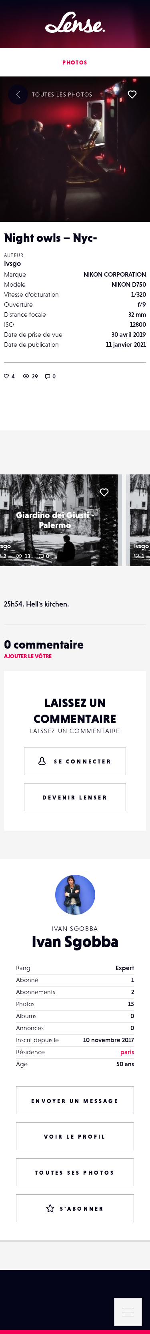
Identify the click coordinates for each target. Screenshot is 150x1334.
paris (127, 1051)
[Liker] (132, 94)
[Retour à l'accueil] (75, 22)
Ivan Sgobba (75, 941)
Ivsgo (12, 263)
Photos (74, 62)
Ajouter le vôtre (28, 656)
